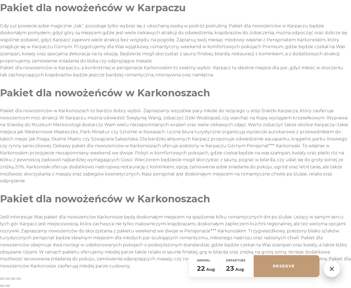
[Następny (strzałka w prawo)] (7, 286)
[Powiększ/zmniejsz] (2, 279)
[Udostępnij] (13, 279)
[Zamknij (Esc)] (18, 279)
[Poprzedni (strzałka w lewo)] (2, 286)
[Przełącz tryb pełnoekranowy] (7, 279)
